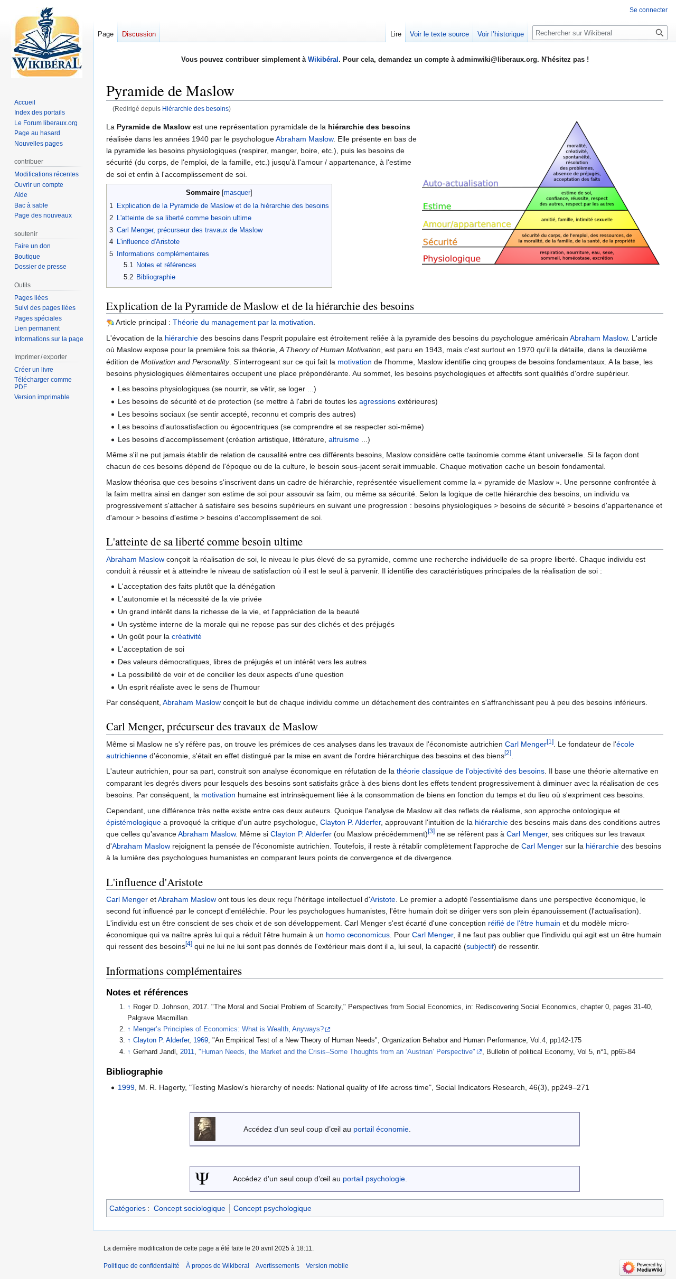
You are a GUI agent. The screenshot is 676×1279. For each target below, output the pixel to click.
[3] (431, 831)
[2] (507, 752)
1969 (200, 1040)
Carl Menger (526, 744)
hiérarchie (181, 338)
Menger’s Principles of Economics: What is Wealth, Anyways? (228, 1029)
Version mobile (327, 1265)
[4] (188, 944)
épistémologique (133, 822)
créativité (187, 636)
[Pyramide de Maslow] (541, 192)
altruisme (343, 439)
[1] (550, 741)
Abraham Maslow (304, 139)
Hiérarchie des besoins (195, 108)
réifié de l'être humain (524, 923)
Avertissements (277, 1265)
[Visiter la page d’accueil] (46, 42)
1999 (126, 1087)
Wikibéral (323, 59)
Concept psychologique (272, 1208)
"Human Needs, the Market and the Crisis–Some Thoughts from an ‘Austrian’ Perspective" (337, 1052)
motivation (354, 362)
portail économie (381, 1129)
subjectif (480, 946)
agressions (377, 401)
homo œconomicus (358, 934)
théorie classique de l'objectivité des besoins (470, 771)
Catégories (127, 1208)
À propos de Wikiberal (217, 1265)
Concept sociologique (190, 1208)
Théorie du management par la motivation (243, 322)
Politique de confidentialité (142, 1265)
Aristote (383, 899)
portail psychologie (374, 1178)
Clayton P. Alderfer (350, 822)
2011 (187, 1052)
